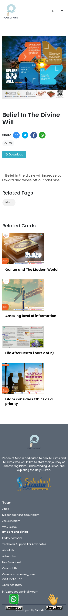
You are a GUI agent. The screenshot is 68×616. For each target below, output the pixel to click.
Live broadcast (11, 562)
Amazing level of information (30, 315)
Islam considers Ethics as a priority (29, 401)
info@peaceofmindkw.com (20, 592)
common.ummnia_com (18, 574)
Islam (8, 202)
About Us (8, 550)
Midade (40, 610)
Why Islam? (9, 527)
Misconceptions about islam (20, 515)
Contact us (9, 568)
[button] (62, 11)
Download (15, 154)
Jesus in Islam (11, 521)
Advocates (9, 556)
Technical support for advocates (24, 544)
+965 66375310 (12, 585)
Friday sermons (12, 538)
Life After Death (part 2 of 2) (29, 353)
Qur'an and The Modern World (31, 269)
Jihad (5, 509)
